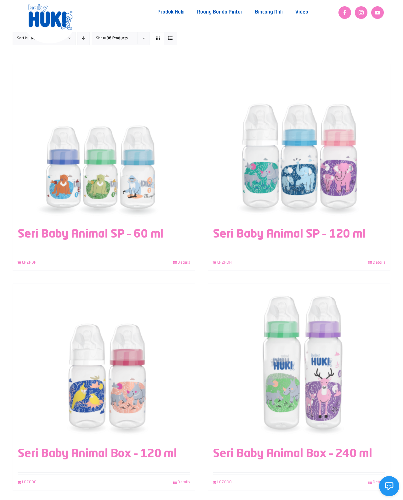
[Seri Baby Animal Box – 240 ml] (299, 362)
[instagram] (361, 12)
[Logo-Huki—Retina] (50, 6)
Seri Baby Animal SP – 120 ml (289, 234)
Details (184, 263)
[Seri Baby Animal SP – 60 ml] (104, 143)
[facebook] (344, 12)
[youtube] (377, 12)
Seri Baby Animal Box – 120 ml (97, 454)
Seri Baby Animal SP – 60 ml (90, 234)
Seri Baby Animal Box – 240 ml (292, 454)
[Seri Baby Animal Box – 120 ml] (104, 362)
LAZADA (29, 263)
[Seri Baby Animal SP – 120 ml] (299, 143)
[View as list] (170, 38)
